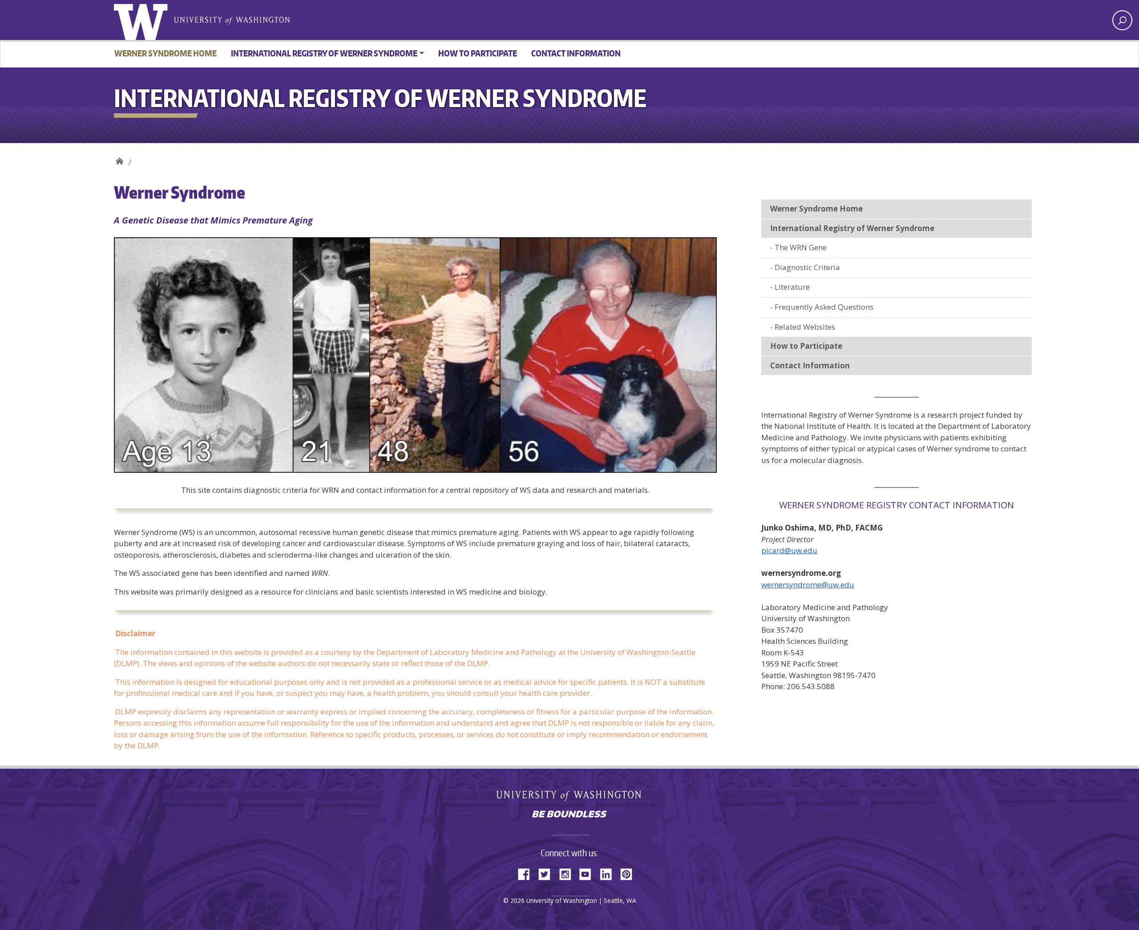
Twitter (547, 872)
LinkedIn (609, 872)
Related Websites (805, 327)
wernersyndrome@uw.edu (807, 584)
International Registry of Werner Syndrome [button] (324, 53)
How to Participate (477, 53)
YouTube (588, 872)
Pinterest (629, 872)
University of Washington (143, 20)
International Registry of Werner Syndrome (119, 159)
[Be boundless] (569, 815)
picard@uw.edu (789, 550)
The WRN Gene (801, 247)
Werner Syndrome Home (165, 53)
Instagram (568, 872)
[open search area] (1122, 20)
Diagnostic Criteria (807, 267)
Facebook (527, 872)
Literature (792, 287)
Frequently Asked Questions (824, 307)
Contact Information (576, 53)
